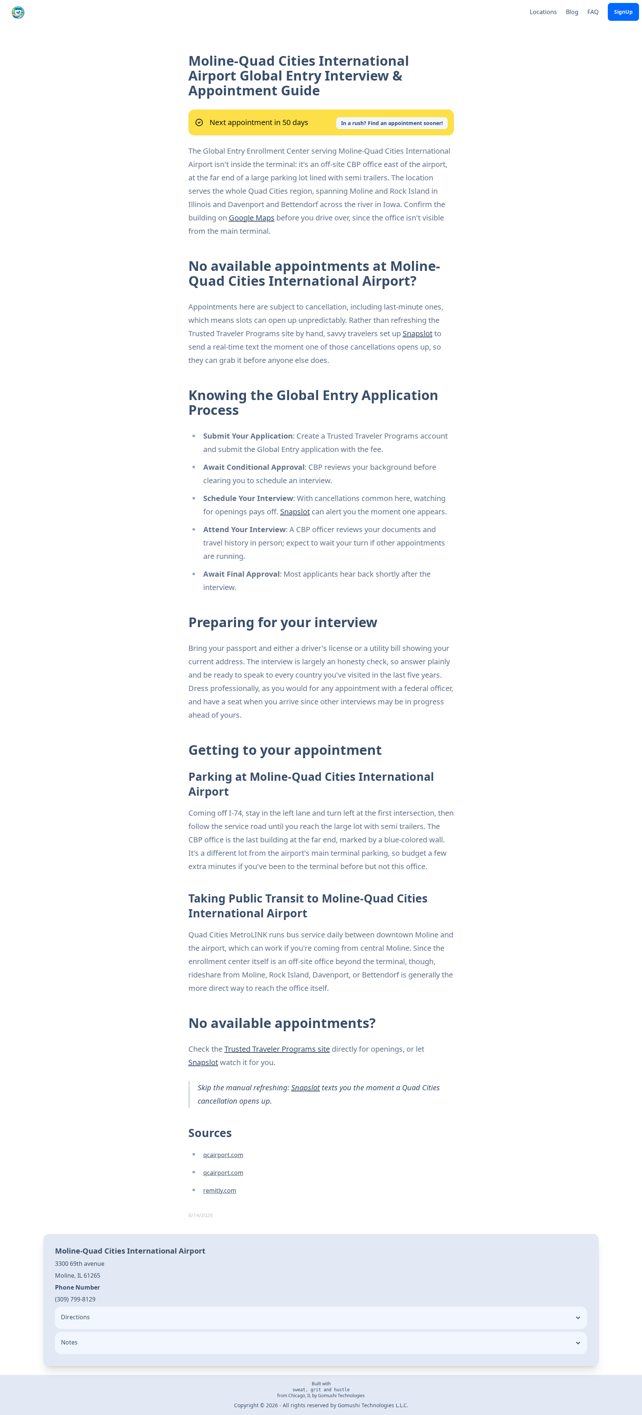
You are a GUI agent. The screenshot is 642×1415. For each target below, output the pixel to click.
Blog (572, 12)
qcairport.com (223, 1155)
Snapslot (417, 333)
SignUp (623, 11)
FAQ (593, 12)
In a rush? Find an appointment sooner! (392, 123)
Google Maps (252, 218)
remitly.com (219, 1190)
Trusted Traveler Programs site (277, 1049)
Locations (543, 12)
